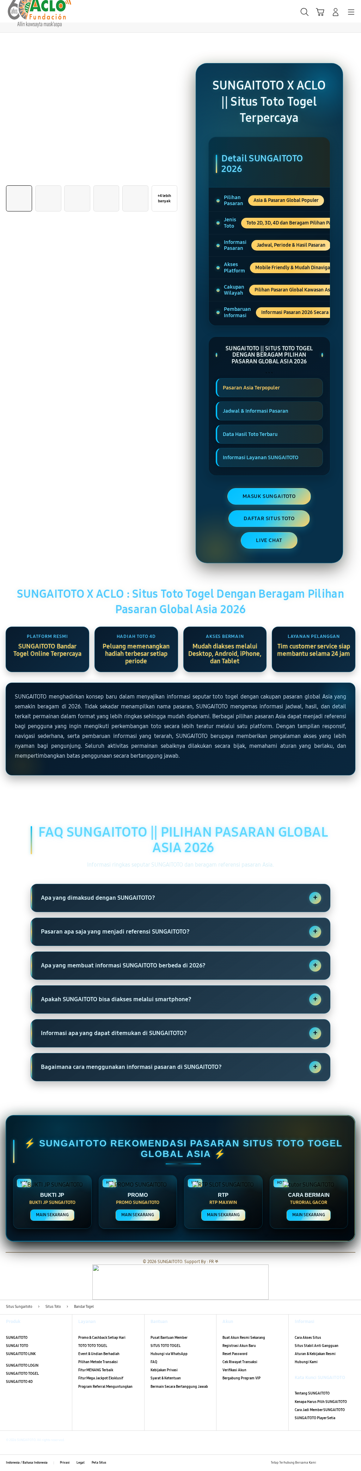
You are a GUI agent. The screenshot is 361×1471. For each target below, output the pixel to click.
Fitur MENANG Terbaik (95, 1370)
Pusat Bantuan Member (169, 1338)
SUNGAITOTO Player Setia (315, 1418)
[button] (320, 12)
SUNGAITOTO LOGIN (22, 1366)
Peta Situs (99, 1462)
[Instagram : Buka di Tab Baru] (342, 1463)
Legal (81, 1462)
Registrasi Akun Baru (239, 1346)
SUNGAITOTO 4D (19, 1382)
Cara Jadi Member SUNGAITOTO (320, 1410)
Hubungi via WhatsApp (169, 1354)
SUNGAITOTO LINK (21, 1354)
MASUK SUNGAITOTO (269, 496)
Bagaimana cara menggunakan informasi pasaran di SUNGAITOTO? (179, 1066)
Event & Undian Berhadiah (99, 1354)
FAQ (154, 1362)
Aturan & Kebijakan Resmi (315, 1354)
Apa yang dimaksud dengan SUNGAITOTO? (179, 897)
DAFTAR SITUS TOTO (269, 518)
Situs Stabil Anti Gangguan (316, 1346)
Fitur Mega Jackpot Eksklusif (100, 1378)
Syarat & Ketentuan (166, 1378)
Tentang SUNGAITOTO (312, 1393)
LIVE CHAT (269, 540)
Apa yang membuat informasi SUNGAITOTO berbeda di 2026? (179, 965)
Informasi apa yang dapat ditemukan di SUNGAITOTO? (179, 1033)
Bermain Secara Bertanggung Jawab (179, 1387)
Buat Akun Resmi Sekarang (243, 1338)
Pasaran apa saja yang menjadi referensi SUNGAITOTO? (179, 931)
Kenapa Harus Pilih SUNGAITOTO (321, 1402)
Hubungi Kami (306, 1362)
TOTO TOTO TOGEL (92, 1346)
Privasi (64, 1462)
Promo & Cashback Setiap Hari (102, 1338)
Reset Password (234, 1354)
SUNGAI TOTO (17, 1346)
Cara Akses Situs (308, 1338)
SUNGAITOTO (16, 1338)
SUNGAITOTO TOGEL (22, 1374)
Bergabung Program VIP (241, 1378)
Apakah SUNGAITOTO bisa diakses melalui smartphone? (179, 999)
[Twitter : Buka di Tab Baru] (332, 1463)
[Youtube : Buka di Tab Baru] (352, 1463)
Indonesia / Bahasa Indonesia (27, 1462)
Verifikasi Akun (234, 1370)
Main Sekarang (52, 1214)
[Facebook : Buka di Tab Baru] (323, 1463)
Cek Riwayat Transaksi (239, 1362)
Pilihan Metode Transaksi (98, 1362)
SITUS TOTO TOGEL (165, 1346)
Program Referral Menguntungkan (105, 1387)
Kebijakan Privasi (164, 1370)
